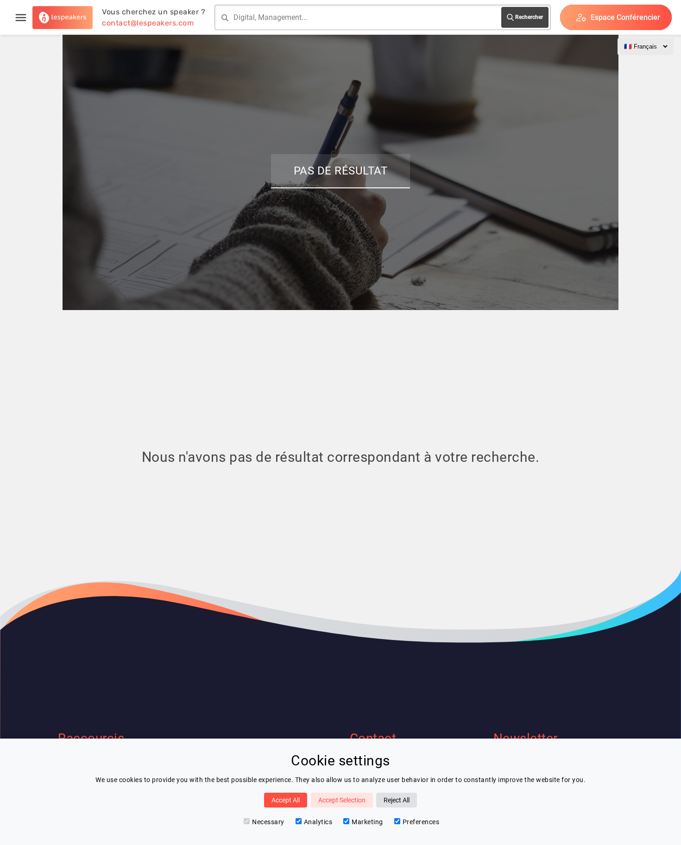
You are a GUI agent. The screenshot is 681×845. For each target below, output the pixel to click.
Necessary (268, 822)
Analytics (318, 822)
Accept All (285, 800)
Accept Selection (342, 800)
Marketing (367, 822)
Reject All (397, 800)
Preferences (421, 822)
